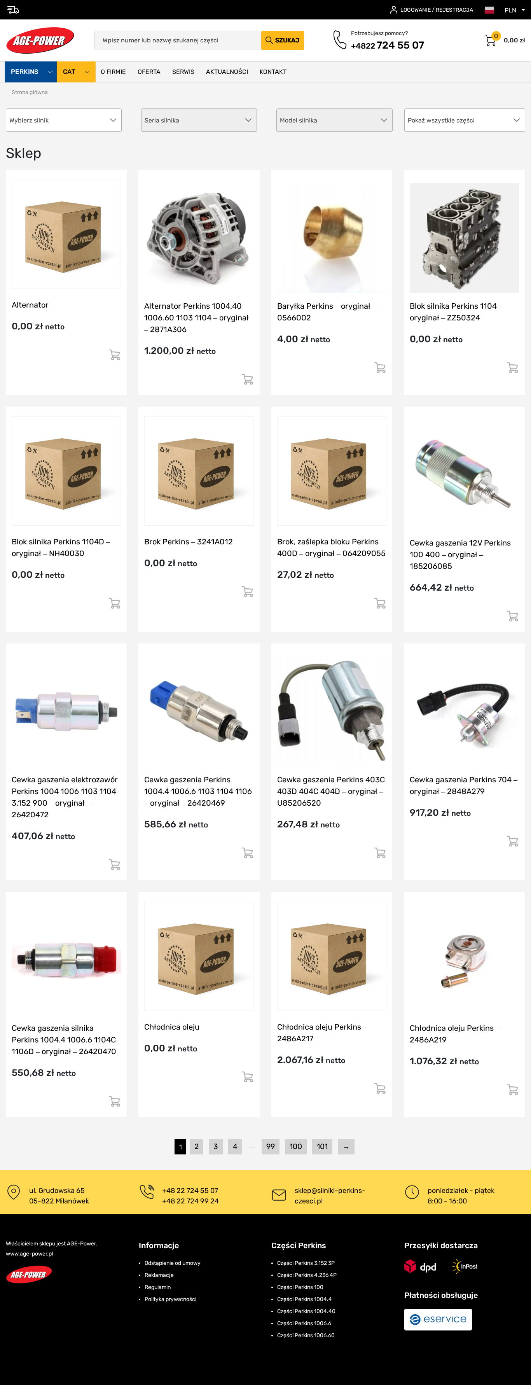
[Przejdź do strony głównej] (40, 40)
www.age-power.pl (29, 1253)
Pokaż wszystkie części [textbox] (441, 120)
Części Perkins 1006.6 (304, 1323)
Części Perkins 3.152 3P (306, 1263)
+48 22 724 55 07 (190, 1190)
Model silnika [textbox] (298, 120)
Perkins (25, 72)
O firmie (113, 71)
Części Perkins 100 (300, 1287)
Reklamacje (159, 1275)
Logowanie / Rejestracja (436, 10)
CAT (70, 72)
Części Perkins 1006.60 (306, 1335)
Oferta (149, 71)
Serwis (183, 71)
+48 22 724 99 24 (190, 1201)
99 (270, 1146)
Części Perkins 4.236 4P (307, 1275)
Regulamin (158, 1287)
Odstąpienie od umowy (173, 1263)
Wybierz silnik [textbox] (29, 120)
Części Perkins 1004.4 (304, 1299)
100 (296, 1146)
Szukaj (287, 40)
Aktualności (227, 71)
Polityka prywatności (170, 1299)
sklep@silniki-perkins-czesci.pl (330, 1195)
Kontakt (273, 71)
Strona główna (30, 92)
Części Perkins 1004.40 (306, 1311)
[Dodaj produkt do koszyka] (114, 358)
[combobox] (465, 120)
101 (322, 1146)
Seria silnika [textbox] (162, 120)
